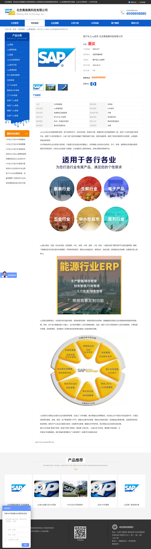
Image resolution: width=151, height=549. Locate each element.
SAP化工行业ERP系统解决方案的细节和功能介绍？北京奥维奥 (17, 139)
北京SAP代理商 (81, 505)
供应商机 (35, 23)
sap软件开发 (12, 65)
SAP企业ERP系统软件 (53, 505)
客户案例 (115, 23)
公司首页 (15, 23)
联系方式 (135, 23)
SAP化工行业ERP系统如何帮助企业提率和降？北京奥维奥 (17, 149)
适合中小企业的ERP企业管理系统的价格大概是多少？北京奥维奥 (17, 168)
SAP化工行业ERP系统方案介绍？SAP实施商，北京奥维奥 (17, 164)
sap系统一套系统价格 (110, 505)
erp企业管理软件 (13, 60)
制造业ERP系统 (13, 90)
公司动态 (95, 23)
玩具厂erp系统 (12, 116)
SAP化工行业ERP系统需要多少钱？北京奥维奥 (17, 144)
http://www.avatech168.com (44, 442)
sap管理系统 (12, 70)
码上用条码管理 (13, 75)
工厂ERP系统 (12, 95)
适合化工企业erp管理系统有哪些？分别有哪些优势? (17, 154)
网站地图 (45, 531)
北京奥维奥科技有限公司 (35, 528)
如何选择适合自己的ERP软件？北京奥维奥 (17, 183)
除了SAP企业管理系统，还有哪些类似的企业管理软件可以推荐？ (17, 173)
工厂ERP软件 (12, 85)
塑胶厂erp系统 (12, 111)
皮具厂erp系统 (12, 100)
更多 (26, 134)
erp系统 (10, 55)
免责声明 (31, 531)
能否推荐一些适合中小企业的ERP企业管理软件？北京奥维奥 (17, 178)
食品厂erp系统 (12, 105)
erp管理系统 (31, 29)
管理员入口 (38, 531)
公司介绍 (75, 23)
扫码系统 (10, 80)
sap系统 (10, 45)
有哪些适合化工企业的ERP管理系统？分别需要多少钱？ (17, 159)
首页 (14, 29)
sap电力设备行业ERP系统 (25, 505)
